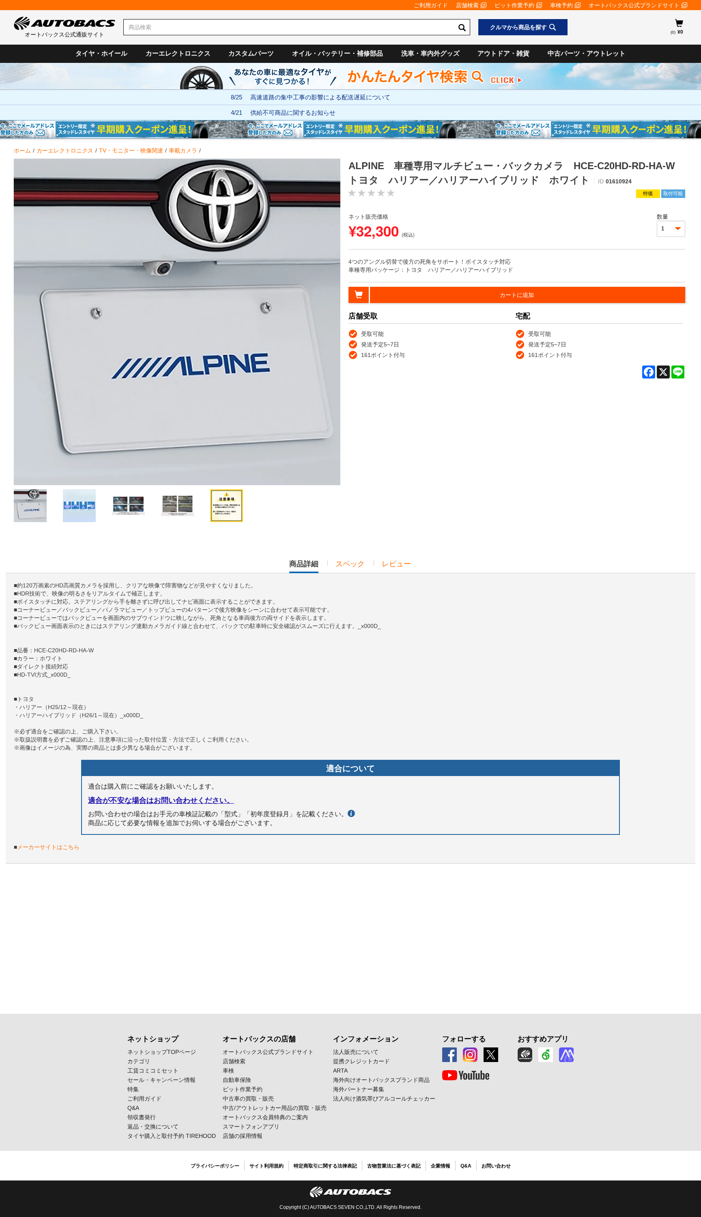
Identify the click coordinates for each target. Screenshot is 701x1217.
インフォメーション (366, 1039)
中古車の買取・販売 (248, 1098)
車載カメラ (183, 150)
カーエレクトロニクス (178, 53)
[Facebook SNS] (449, 1054)
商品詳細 (303, 566)
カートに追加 (517, 295)
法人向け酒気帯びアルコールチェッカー (384, 1098)
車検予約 (561, 5)
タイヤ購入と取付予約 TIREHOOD (171, 1136)
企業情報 (440, 1166)
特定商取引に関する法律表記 (325, 1166)
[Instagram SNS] (470, 1054)
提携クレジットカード (361, 1061)
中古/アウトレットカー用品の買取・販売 (275, 1108)
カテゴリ (138, 1061)
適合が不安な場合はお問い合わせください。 (161, 800)
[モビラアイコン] (566, 1054)
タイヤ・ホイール (101, 53)
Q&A (133, 1108)
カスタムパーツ (251, 53)
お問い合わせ (496, 1166)
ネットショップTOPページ (161, 1052)
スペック (350, 564)
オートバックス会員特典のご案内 (265, 1117)
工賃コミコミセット (152, 1070)
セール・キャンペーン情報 (161, 1080)
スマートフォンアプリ (251, 1126)
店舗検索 (467, 5)
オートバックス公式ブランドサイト (634, 5)
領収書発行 (141, 1117)
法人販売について (355, 1052)
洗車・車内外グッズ (430, 53)
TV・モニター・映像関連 (131, 150)
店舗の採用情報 (242, 1136)
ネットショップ (152, 1039)
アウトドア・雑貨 (503, 53)
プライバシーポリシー (215, 1166)
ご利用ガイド (431, 5)
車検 (228, 1070)
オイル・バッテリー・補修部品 (337, 53)
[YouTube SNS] (465, 1075)
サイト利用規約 (266, 1166)
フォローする (464, 1039)
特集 (133, 1089)
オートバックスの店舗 (259, 1039)
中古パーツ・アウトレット (587, 53)
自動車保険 (237, 1080)
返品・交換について (152, 1126)
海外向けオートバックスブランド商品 (381, 1080)
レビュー (396, 564)
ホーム (22, 150)
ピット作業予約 (514, 5)
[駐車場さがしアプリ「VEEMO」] (545, 1054)
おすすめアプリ (543, 1039)
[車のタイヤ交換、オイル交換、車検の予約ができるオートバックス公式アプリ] (525, 1054)
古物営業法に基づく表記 (394, 1166)
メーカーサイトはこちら (48, 847)
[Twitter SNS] (491, 1054)
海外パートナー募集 (358, 1089)
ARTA (340, 1070)
